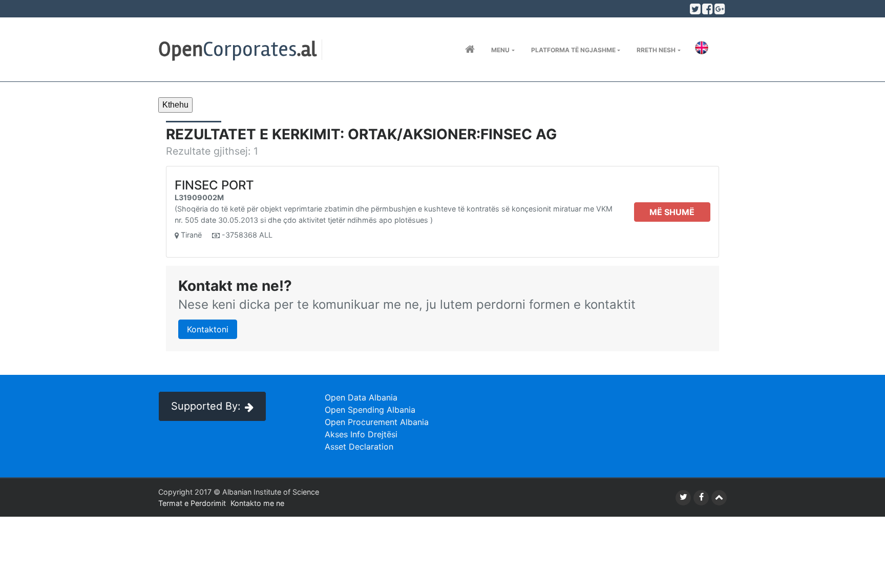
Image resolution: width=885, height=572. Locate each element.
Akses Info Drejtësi (361, 434)
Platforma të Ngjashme (573, 50)
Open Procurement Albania (377, 422)
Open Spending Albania (370, 410)
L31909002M (199, 197)
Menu (500, 50)
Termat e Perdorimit (192, 503)
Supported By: (206, 406)
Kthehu (175, 104)
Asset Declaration (359, 446)
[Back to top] (719, 497)
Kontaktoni (207, 329)
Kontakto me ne (257, 503)
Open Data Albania (361, 397)
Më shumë (671, 212)
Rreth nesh (656, 50)
